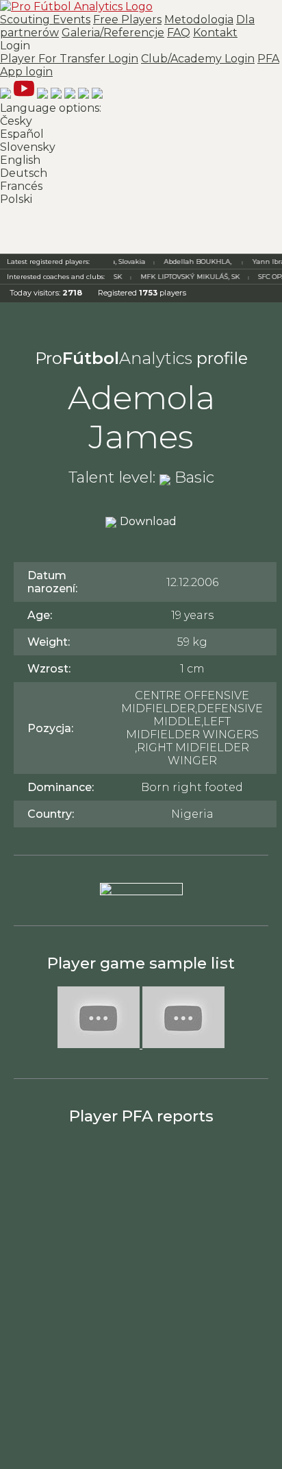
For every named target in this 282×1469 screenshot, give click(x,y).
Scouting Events (45, 19)
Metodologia (198, 19)
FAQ (178, 32)
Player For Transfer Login (69, 58)
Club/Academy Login (198, 58)
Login (139, 58)
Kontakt (215, 32)
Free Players (127, 19)
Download (148, 521)
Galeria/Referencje (113, 32)
